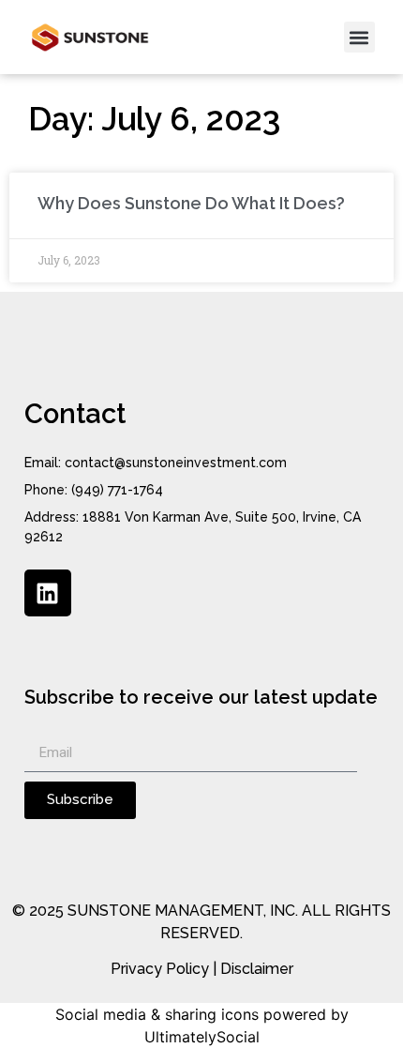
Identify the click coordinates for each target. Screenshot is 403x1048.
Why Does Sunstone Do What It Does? (193, 203)
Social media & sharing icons (157, 1014)
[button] (359, 37)
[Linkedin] (47, 593)
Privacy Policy (160, 969)
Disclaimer (256, 969)
